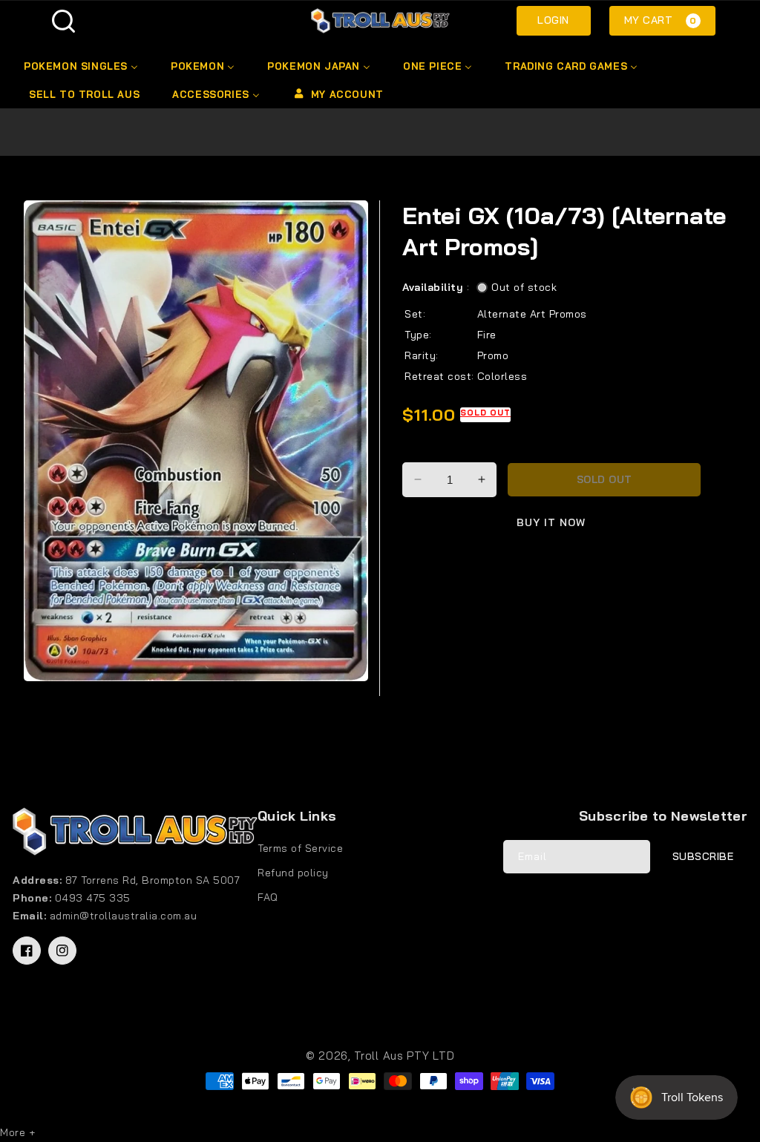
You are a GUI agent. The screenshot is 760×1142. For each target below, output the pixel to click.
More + (17, 1132)
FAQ (268, 897)
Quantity (426, 449)
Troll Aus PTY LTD (404, 1056)
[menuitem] (83, 66)
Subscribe (703, 856)
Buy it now (551, 522)
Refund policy (293, 872)
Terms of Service (300, 848)
